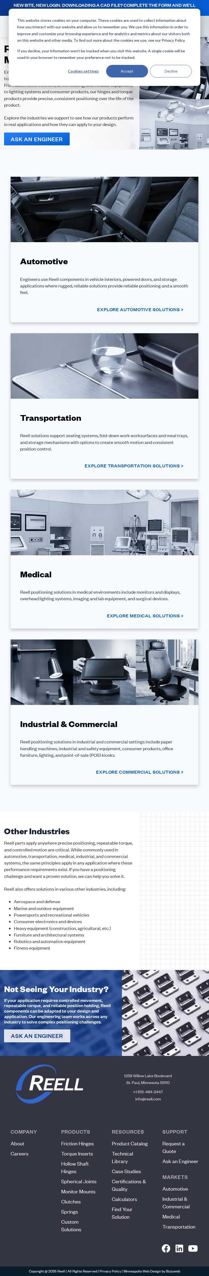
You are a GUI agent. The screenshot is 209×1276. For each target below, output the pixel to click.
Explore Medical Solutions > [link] (145, 616)
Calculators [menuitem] (124, 1199)
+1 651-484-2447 (148, 1091)
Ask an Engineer (37, 139)
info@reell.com (148, 1098)
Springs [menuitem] (69, 1211)
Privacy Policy (110, 1271)
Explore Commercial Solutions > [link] (139, 772)
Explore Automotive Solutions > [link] (140, 309)
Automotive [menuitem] (175, 1188)
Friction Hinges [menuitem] (77, 1143)
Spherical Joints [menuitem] (79, 1181)
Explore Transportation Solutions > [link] (134, 466)
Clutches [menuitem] (71, 1201)
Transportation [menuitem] (178, 1226)
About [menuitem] (17, 1143)
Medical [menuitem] (171, 1216)
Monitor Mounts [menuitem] (78, 1191)
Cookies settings (83, 71)
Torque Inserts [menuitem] (77, 1153)
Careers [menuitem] (20, 1153)
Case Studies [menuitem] (126, 1171)
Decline (171, 71)
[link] (166, 1248)
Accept (127, 71)
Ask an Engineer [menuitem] (180, 1161)
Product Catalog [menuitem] (130, 1143)
